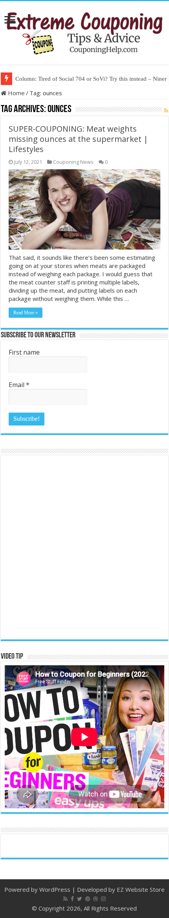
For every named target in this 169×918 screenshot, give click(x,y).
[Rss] (65, 899)
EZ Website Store (141, 889)
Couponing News (73, 161)
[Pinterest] (87, 899)
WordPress (54, 889)
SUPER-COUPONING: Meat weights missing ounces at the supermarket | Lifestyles (78, 138)
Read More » (25, 312)
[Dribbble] (95, 899)
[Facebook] (72, 899)
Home (15, 93)
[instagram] (103, 899)
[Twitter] (79, 899)
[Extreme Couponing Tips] (84, 31)
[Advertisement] (84, 547)
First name (24, 352)
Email (19, 384)
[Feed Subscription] (166, 110)
